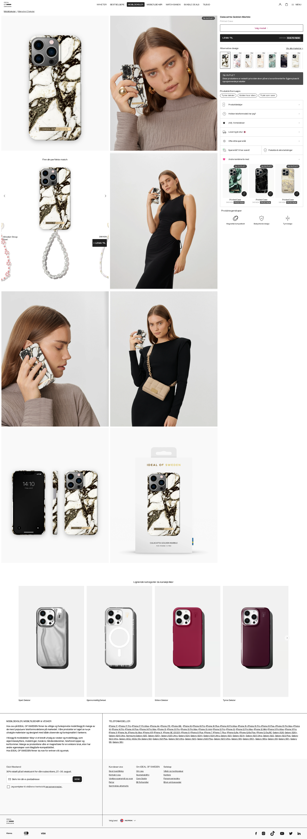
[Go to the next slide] (105, 196)
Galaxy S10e (261, 739)
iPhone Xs (122, 732)
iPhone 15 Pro (253, 726)
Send (77, 779)
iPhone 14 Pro (118, 729)
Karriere (167, 775)
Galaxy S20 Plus (205, 739)
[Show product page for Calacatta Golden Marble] (225, 60)
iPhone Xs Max (135, 732)
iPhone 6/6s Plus (248, 732)
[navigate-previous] (287, 638)
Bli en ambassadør (172, 782)
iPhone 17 (113, 726)
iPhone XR (148, 732)
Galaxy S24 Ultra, (211, 736)
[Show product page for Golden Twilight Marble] (284, 60)
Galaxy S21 (146, 739)
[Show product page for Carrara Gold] (249, 60)
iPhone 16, (187, 726)
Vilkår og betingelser (173, 771)
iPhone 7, (208, 732)
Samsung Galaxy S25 (136, 736)
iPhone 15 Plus (268, 726)
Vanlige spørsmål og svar (121, 778)
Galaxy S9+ (284, 739)
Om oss (140, 771)
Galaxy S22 (268, 736)
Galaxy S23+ (239, 736)
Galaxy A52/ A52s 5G (130, 739)
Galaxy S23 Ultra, (254, 736)
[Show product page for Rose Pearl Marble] (260, 60)
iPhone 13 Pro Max (189, 729)
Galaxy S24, (184, 736)
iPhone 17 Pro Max (140, 726)
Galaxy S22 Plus (283, 736)
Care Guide (141, 778)
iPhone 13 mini (205, 729)
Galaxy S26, (278, 732)
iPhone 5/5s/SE (264, 732)
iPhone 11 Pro (290, 729)
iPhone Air (154, 726)
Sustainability (142, 775)
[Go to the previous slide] (4, 196)
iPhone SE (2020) (171, 732)
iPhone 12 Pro (219, 729)
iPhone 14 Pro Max (147, 729)
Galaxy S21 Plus (160, 739)
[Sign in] (280, 4)
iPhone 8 (185, 732)
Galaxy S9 (273, 739)
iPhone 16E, (177, 726)
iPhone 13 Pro (173, 729)
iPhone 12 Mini (260, 729)
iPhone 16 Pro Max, (228, 726)
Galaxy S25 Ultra (169, 736)
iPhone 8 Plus (196, 732)
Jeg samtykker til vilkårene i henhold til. (36, 786)
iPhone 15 (242, 726)
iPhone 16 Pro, (199, 726)
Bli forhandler (142, 782)
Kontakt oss (115, 775)
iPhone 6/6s (232, 732)
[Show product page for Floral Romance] (237, 60)
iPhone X (158, 732)
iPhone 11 (113, 732)
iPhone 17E (166, 726)
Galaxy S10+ (248, 739)
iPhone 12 (230, 729)
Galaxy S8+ (118, 742)
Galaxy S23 (226, 736)
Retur (111, 782)
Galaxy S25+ (154, 736)
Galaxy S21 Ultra (176, 739)
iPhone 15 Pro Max (283, 726)
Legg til (99, 243)
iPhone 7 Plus (219, 732)
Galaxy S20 (190, 739)
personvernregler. (54, 786)
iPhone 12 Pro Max (244, 729)
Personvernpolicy (172, 778)
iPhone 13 (161, 729)
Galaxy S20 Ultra (222, 739)
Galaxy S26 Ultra (117, 736)
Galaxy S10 (236, 739)
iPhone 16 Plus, (213, 726)
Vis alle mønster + (294, 48)
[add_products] (244, 193)
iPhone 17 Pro (125, 726)
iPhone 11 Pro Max (276, 729)
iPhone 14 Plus (131, 729)
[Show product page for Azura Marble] (272, 60)
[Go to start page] (7, 4)
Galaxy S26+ (291, 732)
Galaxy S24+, (196, 736)
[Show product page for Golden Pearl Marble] (295, 60)
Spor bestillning (116, 771)
